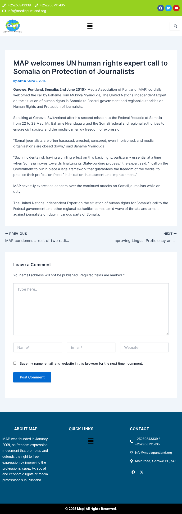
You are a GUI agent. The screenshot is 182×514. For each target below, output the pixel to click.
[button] (90, 26)
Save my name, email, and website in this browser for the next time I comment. (81, 363)
